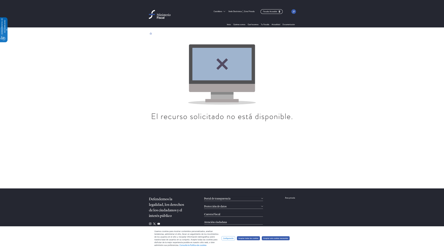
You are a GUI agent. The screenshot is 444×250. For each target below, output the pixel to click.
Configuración (228, 238)
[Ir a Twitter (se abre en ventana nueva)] (154, 224)
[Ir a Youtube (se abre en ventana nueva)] (158, 224)
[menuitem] (229, 24)
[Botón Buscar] (293, 11)
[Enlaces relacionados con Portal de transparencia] (262, 199)
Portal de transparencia (217, 198)
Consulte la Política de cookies (193, 245)
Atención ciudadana (215, 222)
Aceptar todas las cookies (248, 238)
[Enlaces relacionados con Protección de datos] (262, 207)
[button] (272, 11)
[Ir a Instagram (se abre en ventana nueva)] (150, 224)
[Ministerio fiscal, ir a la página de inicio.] (159, 14)
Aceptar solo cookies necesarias (275, 238)
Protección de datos (215, 206)
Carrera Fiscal (212, 214)
